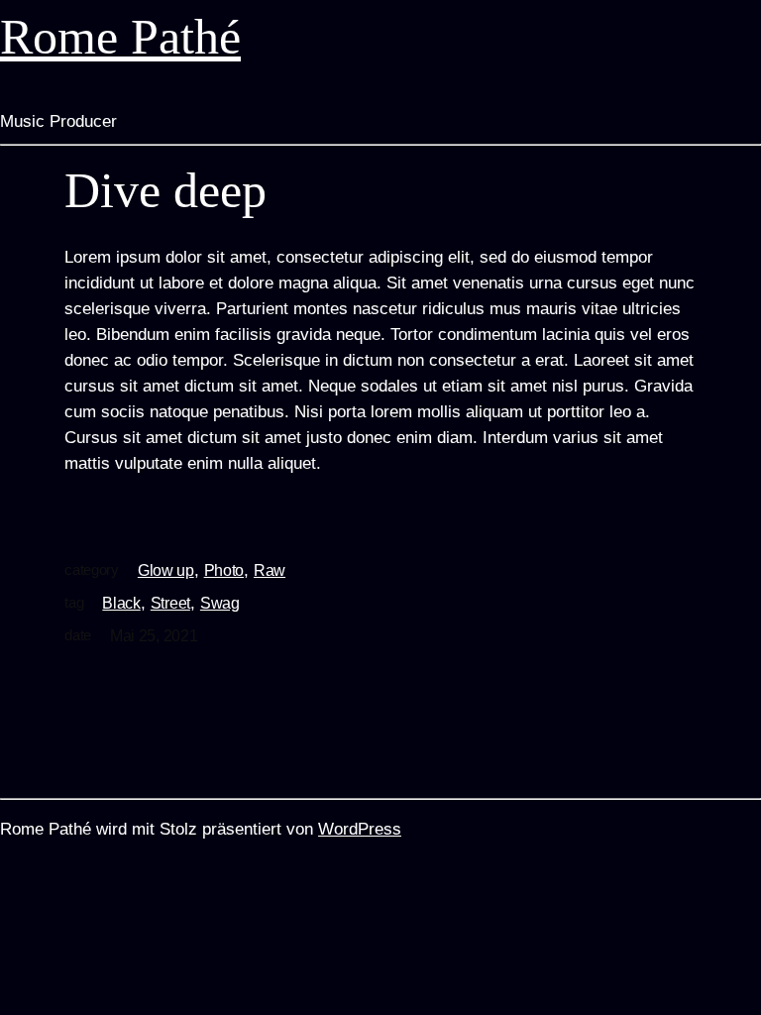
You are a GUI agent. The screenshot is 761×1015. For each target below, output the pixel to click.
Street (170, 603)
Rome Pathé (120, 36)
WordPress (359, 829)
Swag (220, 603)
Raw (269, 570)
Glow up (166, 570)
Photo (224, 570)
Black (121, 603)
